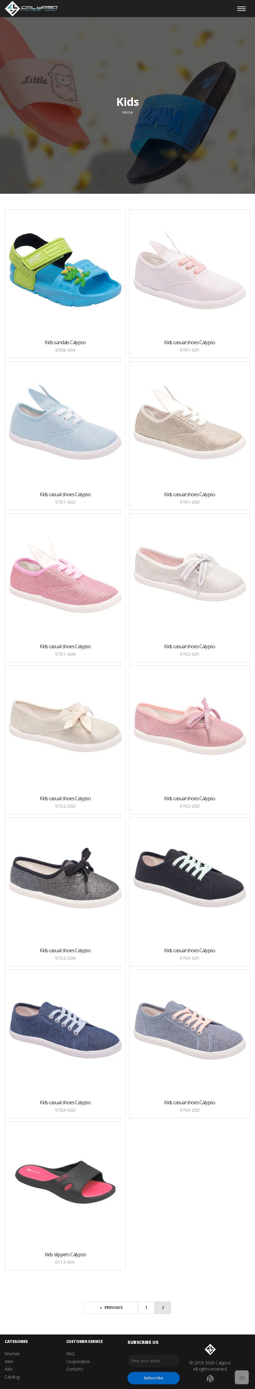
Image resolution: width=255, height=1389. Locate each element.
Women (12, 1354)
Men (9, 1361)
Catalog (12, 1377)
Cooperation (78, 1361)
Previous (113, 1307)
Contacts (74, 1369)
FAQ (70, 1354)
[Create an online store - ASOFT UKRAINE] (210, 1377)
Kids (8, 1369)
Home (127, 112)
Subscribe (153, 1378)
